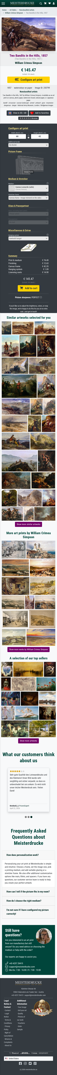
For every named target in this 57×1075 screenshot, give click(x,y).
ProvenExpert (24, 806)
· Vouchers (21, 1023)
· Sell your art (22, 1010)
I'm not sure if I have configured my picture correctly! (27, 911)
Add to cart (30, 288)
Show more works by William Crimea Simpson (28, 649)
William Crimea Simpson (14, 13)
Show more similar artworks (28, 524)
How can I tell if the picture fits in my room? (28, 891)
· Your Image (21, 1007)
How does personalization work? (22, 854)
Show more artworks (28, 741)
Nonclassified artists (26, 10)
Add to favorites (41, 113)
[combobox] (28, 145)
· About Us (7, 1045)
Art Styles (13, 10)
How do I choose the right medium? (23, 900)
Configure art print (30, 79)
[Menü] (3, 3)
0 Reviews (34, 118)
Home (4, 10)
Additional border (14, 142)
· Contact (7, 1010)
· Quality (20, 1013)
